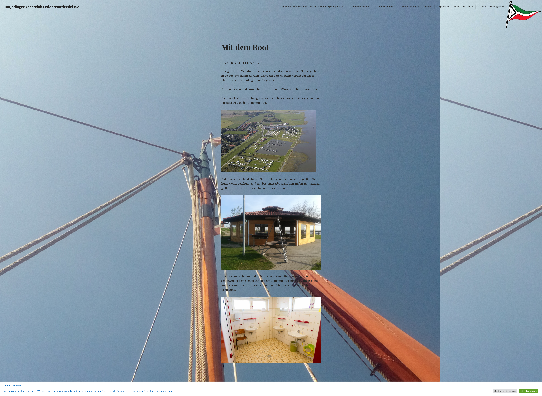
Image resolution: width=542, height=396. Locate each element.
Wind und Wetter (463, 6)
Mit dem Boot (386, 6)
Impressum (443, 6)
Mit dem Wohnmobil (359, 6)
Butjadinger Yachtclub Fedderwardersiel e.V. (42, 7)
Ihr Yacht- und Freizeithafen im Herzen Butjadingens (310, 6)
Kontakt (428, 6)
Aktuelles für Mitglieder (491, 6)
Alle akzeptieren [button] (529, 391)
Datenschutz (409, 6)
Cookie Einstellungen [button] (505, 391)
